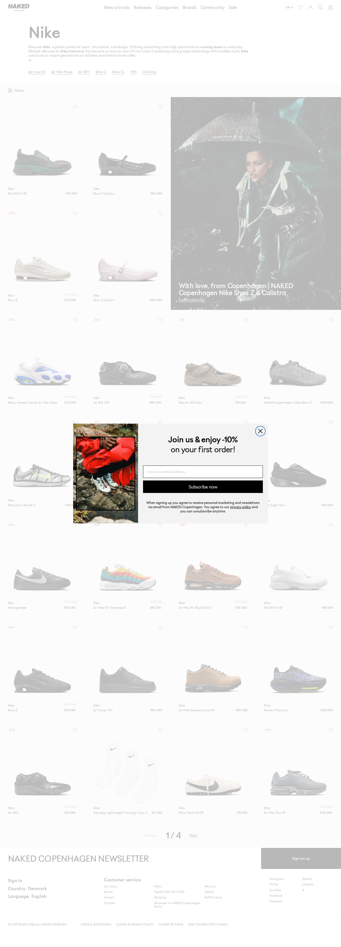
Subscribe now (203, 486)
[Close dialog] (260, 431)
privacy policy (240, 507)
